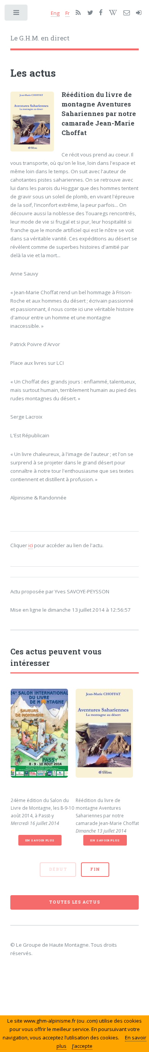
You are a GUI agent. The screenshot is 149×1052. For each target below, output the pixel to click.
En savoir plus (40, 840)
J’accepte (82, 1045)
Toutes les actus (74, 902)
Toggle (16, 14)
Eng (55, 13)
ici (30, 545)
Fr (67, 13)
